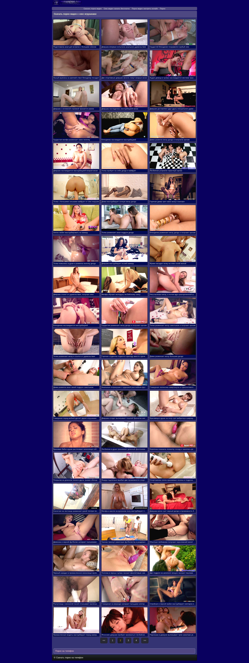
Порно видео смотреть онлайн (145, 9)
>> (145, 640)
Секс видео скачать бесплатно (117, 9)
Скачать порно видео (93, 9)
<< (104, 640)
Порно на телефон (64, 651)
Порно (162, 9)
